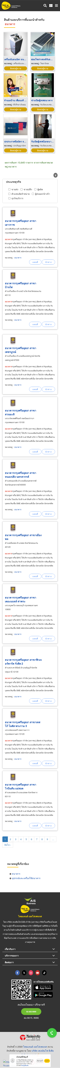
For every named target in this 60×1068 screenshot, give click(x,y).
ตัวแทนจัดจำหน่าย (21, 193)
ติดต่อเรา (9, 962)
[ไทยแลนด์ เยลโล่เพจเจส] (24, 972)
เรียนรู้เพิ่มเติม (24, 1065)
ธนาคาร (17, 257)
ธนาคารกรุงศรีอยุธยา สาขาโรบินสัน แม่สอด (20, 786)
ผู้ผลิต (40, 189)
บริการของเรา (12, 955)
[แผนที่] (35, 262)
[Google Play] (46, 995)
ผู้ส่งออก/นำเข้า (42, 193)
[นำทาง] (48, 262)
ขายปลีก (28, 189)
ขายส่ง (15, 189)
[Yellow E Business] (17, 972)
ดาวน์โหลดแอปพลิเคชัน (44, 981)
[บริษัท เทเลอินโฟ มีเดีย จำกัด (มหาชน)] (30, 1037)
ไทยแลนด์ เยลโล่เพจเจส (30, 916)
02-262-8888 (31, 1011)
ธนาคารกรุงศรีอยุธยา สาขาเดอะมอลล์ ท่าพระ (20, 599)
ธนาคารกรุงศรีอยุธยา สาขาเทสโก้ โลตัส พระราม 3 (22, 724)
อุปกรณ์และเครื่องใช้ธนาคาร (26, 878)
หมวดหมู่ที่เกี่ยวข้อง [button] (18, 864)
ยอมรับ (47, 1061)
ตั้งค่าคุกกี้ (40, 1061)
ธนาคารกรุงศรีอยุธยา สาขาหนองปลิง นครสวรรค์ (20, 474)
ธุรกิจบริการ (17, 198)
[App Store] (46, 987)
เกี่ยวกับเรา (10, 949)
